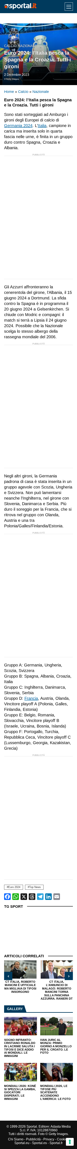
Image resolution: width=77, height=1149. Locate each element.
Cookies (63, 1139)
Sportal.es (39, 1143)
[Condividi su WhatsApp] (15, 896)
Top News (35, 887)
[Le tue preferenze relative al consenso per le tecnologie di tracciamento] (70, 1142)
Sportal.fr (56, 1143)
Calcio (10, 46)
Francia (31, 698)
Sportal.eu (21, 1143)
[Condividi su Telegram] (40, 896)
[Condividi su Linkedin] (48, 896)
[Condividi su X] (24, 896)
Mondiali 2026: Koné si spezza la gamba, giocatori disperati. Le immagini (20, 1092)
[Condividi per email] (56, 896)
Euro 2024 (14, 887)
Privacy (48, 1139)
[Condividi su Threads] (32, 896)
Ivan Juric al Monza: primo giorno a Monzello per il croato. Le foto (56, 1046)
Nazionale (27, 46)
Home (9, 92)
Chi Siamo (15, 1139)
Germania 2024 (18, 125)
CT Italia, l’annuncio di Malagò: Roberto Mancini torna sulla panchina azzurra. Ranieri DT (41, 990)
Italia (42, 125)
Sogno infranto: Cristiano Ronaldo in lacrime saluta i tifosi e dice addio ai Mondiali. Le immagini (19, 1048)
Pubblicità (33, 1139)
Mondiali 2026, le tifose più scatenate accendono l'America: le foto (55, 1092)
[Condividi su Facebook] (7, 896)
